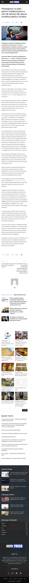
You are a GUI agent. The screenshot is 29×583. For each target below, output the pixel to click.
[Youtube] (20, 573)
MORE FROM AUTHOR (20, 295)
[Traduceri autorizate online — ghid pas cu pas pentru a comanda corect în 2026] (5, 474)
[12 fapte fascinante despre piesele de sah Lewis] (7, 367)
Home (2, 5)
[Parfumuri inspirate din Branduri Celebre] (5, 488)
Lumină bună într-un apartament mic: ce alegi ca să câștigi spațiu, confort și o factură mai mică (13, 440)
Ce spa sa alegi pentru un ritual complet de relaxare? (13, 458)
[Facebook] (8, 573)
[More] (21, 22)
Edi (14, 287)
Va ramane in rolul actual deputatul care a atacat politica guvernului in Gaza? (18, 318)
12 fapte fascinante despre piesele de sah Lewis (6, 374)
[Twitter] (16, 573)
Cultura (10, 578)
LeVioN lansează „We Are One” (8, 436)
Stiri (24, 578)
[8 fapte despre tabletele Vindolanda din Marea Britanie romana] (21, 367)
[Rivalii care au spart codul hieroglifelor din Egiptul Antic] (7, 352)
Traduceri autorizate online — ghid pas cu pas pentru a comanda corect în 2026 (14, 420)
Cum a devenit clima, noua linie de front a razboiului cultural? (7, 265)
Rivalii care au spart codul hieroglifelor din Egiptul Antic (6, 359)
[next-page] (15, 324)
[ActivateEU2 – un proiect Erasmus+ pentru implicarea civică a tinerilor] (7, 335)
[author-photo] (14, 285)
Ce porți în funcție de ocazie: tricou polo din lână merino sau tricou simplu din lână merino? (14, 445)
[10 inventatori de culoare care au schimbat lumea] (7, 396)
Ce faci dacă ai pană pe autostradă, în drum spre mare (14, 433)
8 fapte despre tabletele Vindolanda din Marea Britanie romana (21, 374)
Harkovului (10, 94)
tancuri (10, 58)
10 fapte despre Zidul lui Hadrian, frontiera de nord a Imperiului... (7, 389)
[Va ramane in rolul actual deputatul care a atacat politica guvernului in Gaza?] (5, 318)
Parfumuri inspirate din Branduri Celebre (10, 430)
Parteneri (6, 578)
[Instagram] (12, 573)
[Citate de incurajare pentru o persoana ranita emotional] (4, 506)
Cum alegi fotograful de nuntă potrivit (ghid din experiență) (12, 449)
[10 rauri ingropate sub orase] (21, 382)
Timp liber (20, 578)
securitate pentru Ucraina (19, 180)
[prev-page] (13, 324)
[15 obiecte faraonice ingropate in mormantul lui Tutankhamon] (21, 352)
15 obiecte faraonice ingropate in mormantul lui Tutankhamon (21, 359)
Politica (7, 5)
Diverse (15, 578)
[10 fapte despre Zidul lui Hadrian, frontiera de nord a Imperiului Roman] (7, 382)
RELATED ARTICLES (6, 295)
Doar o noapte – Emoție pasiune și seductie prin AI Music (13, 454)
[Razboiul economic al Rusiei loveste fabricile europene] (5, 513)
